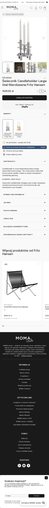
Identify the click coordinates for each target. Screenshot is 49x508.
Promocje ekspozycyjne (24, 409)
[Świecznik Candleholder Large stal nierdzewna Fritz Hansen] (24, 39)
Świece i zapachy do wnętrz (14, 14)
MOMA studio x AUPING (24, 421)
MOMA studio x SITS (24, 418)
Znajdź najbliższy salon (14, 154)
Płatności (24, 438)
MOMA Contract (24, 389)
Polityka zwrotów (24, 448)
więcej (43, 147)
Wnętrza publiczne (24, 385)
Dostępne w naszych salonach (24, 402)
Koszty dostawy (24, 441)
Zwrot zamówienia (24, 445)
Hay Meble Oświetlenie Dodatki (24, 425)
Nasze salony (24, 373)
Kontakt (24, 382)
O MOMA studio (24, 369)
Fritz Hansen (7, 77)
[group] (21, 291)
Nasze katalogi (24, 412)
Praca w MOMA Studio (24, 451)
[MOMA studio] (12, 8)
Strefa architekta (25, 379)
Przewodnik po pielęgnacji (24, 405)
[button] (43, 38)
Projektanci (24, 376)
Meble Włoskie (24, 415)
